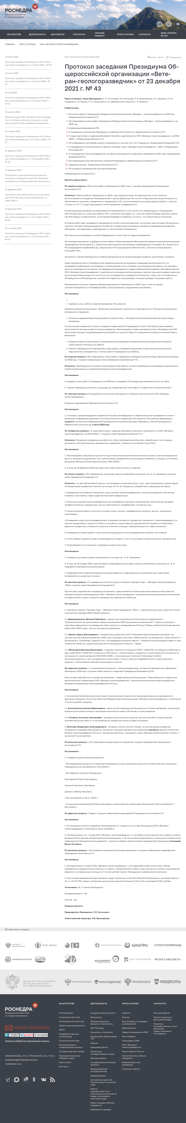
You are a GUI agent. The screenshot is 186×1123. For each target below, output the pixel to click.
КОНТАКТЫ (144, 34)
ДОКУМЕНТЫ (58, 34)
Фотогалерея (128, 1036)
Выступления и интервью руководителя (134, 1022)
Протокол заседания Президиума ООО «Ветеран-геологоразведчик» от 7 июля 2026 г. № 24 (28, 63)
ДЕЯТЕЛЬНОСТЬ (37, 34)
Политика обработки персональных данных (27, 1041)
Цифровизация (98, 1075)
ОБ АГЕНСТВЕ (14, 34)
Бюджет (94, 1043)
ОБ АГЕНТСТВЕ (66, 1003)
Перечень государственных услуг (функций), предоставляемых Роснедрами (165, 1028)
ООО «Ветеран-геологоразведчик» (131, 1046)
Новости (126, 1013)
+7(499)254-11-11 (13, 1064)
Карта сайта (65, 1062)
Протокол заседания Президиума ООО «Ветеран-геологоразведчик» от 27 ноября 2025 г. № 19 (28, 217)
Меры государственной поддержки (102, 1103)
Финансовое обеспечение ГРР (103, 1037)
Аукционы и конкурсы (101, 1032)
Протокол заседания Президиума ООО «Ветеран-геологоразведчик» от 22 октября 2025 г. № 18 (28, 236)
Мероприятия (129, 1028)
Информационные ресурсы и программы (101, 1022)
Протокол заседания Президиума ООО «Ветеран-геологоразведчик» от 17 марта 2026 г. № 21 (28, 139)
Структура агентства (69, 1017)
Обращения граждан (100, 1109)
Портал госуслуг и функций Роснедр (162, 1018)
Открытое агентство (69, 1040)
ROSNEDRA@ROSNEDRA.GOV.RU (21, 1060)
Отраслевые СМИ (130, 1040)
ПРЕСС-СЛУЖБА (125, 34)
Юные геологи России (133, 1051)
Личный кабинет (161, 1013)
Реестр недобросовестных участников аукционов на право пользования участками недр (103, 1094)
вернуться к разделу (18, 929)
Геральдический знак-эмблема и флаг (70, 1056)
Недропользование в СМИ (135, 1032)
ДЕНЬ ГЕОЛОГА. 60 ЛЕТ (169, 34)
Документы (96, 1017)
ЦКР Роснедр (97, 1028)
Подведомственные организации (69, 1035)
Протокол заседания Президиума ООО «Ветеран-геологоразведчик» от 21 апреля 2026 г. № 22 (28, 100)
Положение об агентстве (71, 1021)
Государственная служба (71, 1051)
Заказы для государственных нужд (102, 1052)
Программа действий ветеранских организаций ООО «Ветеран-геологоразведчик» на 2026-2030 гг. (27, 197)
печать (160, 57)
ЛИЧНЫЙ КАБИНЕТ (100, 34)
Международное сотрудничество (98, 1070)
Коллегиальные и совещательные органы (70, 1046)
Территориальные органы (72, 1025)
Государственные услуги (102, 1013)
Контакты (64, 1066)
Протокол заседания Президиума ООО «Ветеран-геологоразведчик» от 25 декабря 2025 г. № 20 (28, 158)
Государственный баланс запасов (103, 1063)
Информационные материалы (131, 1063)
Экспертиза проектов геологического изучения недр (103, 1082)
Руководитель (66, 1013)
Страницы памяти (131, 1069)
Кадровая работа (99, 1047)
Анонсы (126, 1017)
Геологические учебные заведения (134, 1056)
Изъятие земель (98, 1058)
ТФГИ (62, 1029)
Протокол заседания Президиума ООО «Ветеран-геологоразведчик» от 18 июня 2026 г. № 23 (28, 81)
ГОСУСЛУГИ (79, 34)
